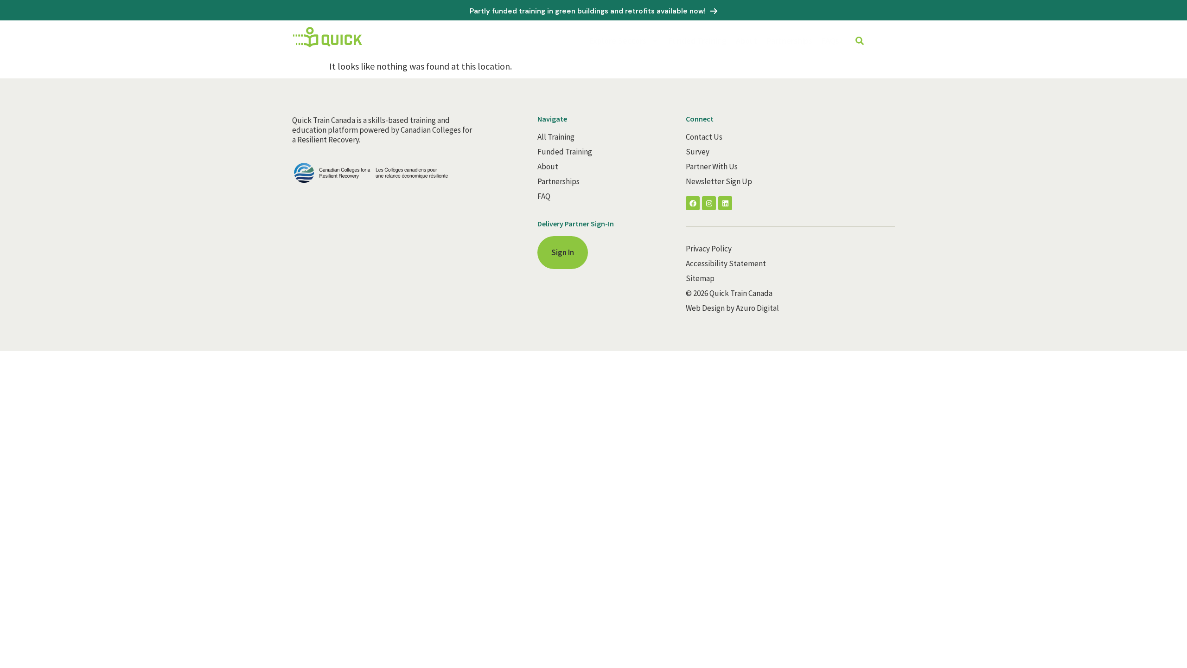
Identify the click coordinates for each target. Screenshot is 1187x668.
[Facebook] (693, 203)
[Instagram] (709, 203)
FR (891, 41)
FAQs (830, 40)
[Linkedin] (725, 203)
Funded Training (698, 40)
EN (880, 41)
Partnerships (789, 40)
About (747, 40)
